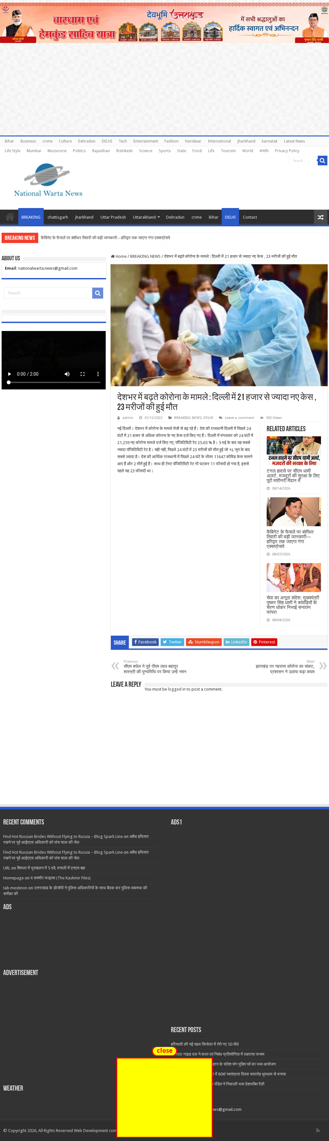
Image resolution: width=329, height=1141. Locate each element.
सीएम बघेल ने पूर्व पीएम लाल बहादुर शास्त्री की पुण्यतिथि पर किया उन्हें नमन (155, 666)
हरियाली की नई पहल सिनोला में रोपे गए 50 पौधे (205, 1044)
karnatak (270, 141)
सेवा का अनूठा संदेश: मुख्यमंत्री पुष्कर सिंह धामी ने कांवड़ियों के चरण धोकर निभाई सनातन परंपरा (293, 605)
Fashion (171, 141)
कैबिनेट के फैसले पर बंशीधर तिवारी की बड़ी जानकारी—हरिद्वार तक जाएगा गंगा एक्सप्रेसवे (290, 539)
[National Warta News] (48, 179)
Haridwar (193, 141)
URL (6, 868)
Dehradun (86, 141)
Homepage (13, 877)
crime (47, 141)
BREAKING (31, 217)
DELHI (107, 141)
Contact (250, 217)
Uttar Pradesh (113, 217)
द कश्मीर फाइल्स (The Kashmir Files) (61, 877)
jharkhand (246, 141)
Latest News (294, 141)
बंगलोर (264, 151)
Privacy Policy (287, 151)
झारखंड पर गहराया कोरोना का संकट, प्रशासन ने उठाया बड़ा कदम (285, 666)
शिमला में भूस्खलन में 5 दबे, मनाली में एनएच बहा (51, 868)
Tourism (228, 151)
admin (127, 418)
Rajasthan (101, 151)
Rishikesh (124, 151)
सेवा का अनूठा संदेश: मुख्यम (61, 237)
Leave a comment (239, 418)
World (247, 151)
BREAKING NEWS (145, 256)
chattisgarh (58, 217)
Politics (79, 151)
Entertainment (145, 141)
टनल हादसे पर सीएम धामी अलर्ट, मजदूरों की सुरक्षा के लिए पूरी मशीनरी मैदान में (293, 475)
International (219, 141)
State (181, 151)
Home (10, 216)
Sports (165, 151)
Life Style (12, 151)
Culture (65, 141)
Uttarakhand (144, 217)
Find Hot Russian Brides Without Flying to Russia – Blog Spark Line (63, 836)
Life (211, 151)
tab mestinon (15, 887)
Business (28, 141)
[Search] (322, 160)
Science (145, 151)
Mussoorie (57, 151)
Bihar (9, 141)
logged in (177, 689)
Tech (123, 141)
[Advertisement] (164, 755)
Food (197, 151)
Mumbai (34, 151)
